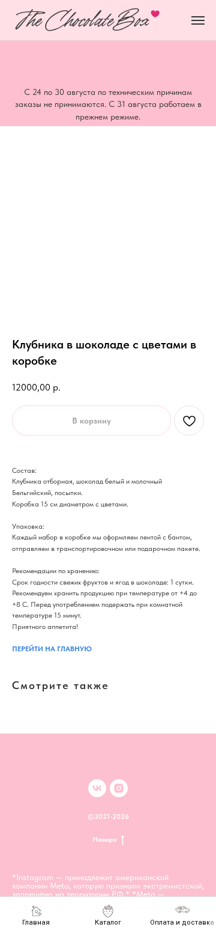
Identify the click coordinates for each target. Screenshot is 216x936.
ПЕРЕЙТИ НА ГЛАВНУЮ (52, 649)
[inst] (119, 788)
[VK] (97, 788)
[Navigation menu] (198, 20)
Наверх (104, 839)
